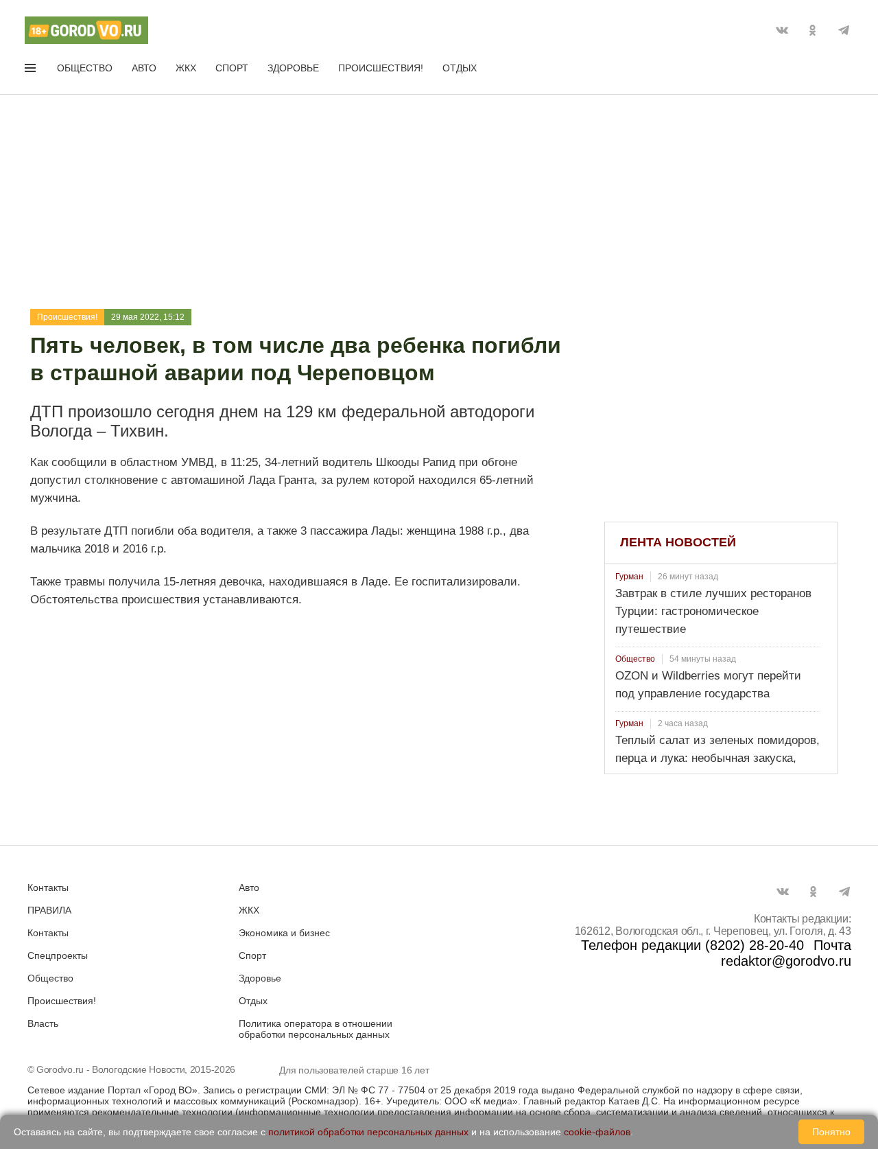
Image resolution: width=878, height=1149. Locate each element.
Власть (42, 1023)
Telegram (843, 30)
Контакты (48, 887)
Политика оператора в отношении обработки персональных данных (315, 1029)
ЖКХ (186, 67)
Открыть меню (31, 71)
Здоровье (293, 67)
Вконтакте (782, 30)
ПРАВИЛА (49, 910)
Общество (84, 67)
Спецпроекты (57, 955)
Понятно (831, 1131)
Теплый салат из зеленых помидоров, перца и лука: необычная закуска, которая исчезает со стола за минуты (717, 758)
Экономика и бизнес (284, 932)
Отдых (459, 67)
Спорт (231, 67)
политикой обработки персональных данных (368, 1131)
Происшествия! (380, 67)
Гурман (629, 576)
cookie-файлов (597, 1131)
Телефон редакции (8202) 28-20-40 (692, 945)
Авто (144, 67)
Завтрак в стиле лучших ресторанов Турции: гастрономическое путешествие (713, 611)
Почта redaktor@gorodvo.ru (786, 953)
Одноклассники (813, 30)
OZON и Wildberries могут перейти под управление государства (708, 684)
